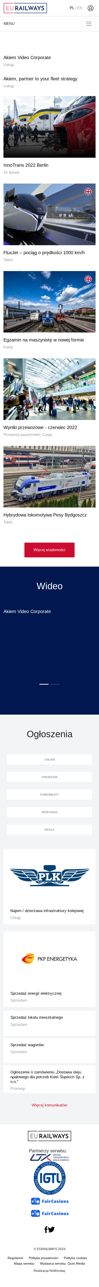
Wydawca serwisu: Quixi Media (62, 1263)
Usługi (49, 759)
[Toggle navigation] (88, 23)
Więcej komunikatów (49, 1105)
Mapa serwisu (24, 1263)
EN (79, 8)
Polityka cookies (75, 1258)
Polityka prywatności (43, 1258)
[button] (44, 684)
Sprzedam (49, 777)
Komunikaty (49, 794)
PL (72, 8)
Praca (49, 829)
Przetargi (49, 812)
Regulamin (15, 1258)
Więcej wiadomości (49, 550)
